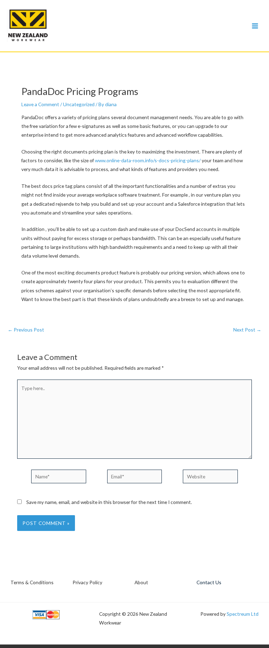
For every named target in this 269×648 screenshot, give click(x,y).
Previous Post (26, 329)
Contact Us (208, 582)
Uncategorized (79, 104)
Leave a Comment (40, 104)
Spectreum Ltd (242, 614)
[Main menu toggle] (255, 26)
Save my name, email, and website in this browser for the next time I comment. (109, 502)
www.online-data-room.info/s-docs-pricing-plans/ (148, 160)
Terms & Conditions (32, 582)
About (141, 582)
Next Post (247, 329)
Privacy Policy (87, 582)
